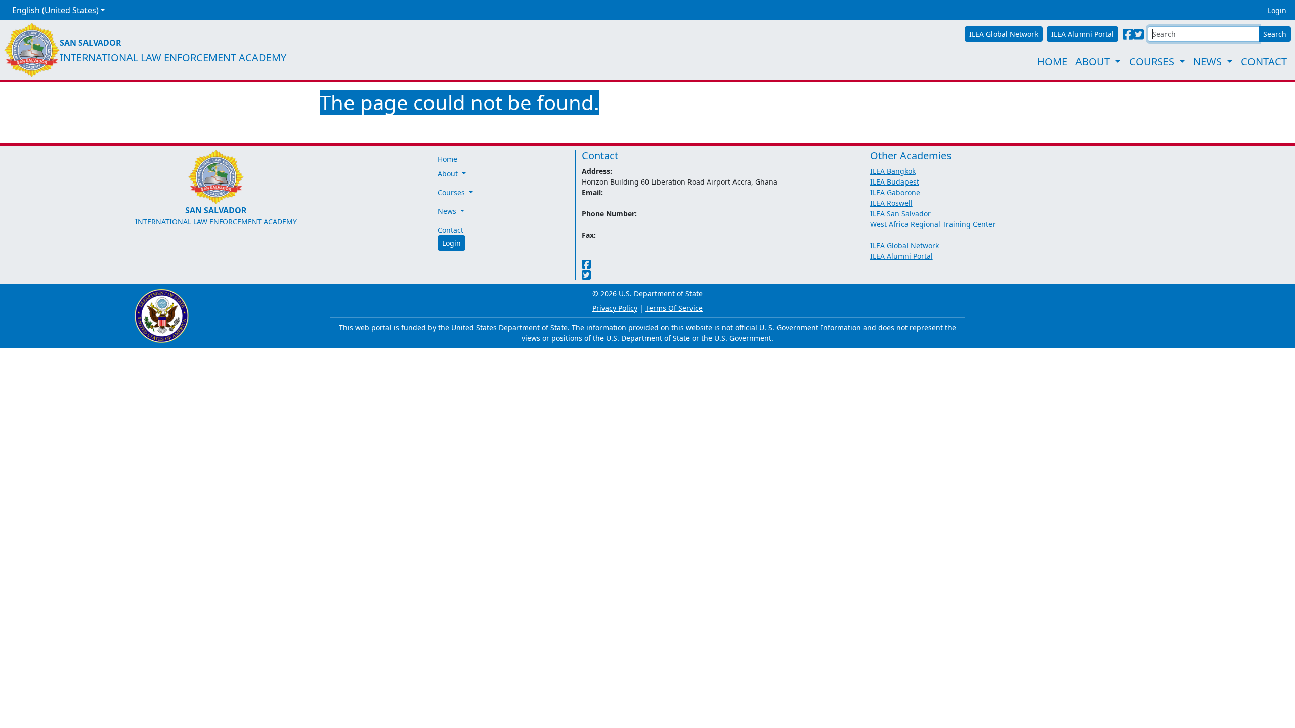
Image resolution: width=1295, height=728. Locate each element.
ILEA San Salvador (900, 213)
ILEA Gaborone (895, 192)
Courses (1151, 61)
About (1092, 61)
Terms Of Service (674, 308)
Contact (1264, 61)
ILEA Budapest (894, 182)
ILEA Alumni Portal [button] (1082, 34)
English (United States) (55, 10)
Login (1277, 10)
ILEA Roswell (891, 203)
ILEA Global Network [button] (1003, 34)
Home (1052, 61)
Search (1274, 34)
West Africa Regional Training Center (933, 224)
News (1207, 61)
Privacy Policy (614, 308)
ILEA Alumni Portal (901, 256)
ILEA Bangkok (893, 171)
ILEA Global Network (904, 245)
